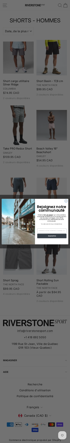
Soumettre (52, 236)
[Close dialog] (66, 201)
